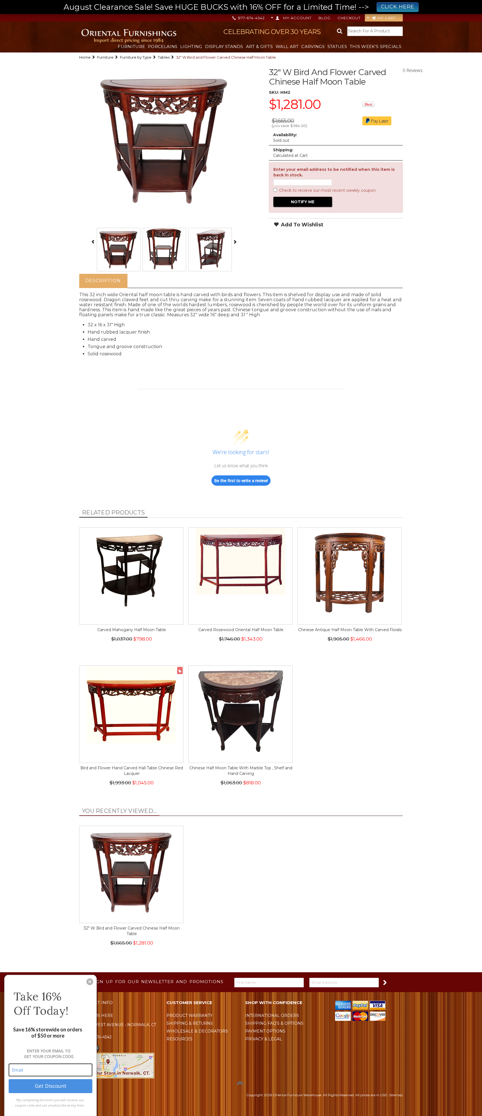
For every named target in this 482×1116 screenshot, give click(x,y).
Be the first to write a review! (241, 480)
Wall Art (287, 46)
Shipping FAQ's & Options (274, 1023)
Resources (179, 1038)
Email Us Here (96, 1015)
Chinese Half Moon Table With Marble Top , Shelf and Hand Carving (240, 770)
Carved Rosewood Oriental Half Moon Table (240, 629)
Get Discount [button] (50, 1086)
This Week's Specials (375, 46)
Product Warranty (190, 1015)
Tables (164, 57)
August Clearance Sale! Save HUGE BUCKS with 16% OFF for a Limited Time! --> (239, 7)
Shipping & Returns (190, 1023)
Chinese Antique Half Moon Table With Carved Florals (350, 629)
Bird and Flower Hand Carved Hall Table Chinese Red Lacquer (131, 770)
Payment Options (265, 1031)
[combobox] (375, 31)
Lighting (191, 46)
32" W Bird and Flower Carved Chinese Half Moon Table (132, 931)
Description (103, 280)
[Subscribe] (384, 982)
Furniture (131, 46)
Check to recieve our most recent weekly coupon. (328, 190)
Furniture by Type (135, 57)
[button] (89, 981)
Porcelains (162, 46)
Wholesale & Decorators (197, 1031)
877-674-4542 (251, 18)
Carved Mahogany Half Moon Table (131, 629)
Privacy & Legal (263, 1038)
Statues (337, 46)
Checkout (349, 18)
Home (85, 57)
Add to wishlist (301, 225)
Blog (325, 18)
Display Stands (224, 46)
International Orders (272, 1015)
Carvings (312, 46)
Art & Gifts (259, 46)
